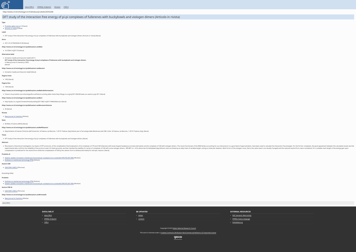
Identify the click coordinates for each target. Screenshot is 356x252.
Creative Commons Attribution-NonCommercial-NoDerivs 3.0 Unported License (188, 233)
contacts (141, 219)
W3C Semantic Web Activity (241, 215)
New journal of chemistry (14, 116)
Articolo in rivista (11, 28)
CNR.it (66, 7)
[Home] (11, 4)
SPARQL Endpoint (44, 7)
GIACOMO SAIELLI (11, 167)
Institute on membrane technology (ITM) (19, 160)
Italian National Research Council (184, 228)
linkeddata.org (237, 222)
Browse (57, 7)
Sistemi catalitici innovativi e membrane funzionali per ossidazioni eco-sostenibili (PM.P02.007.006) (39, 158)
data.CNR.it (29, 7)
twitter (140, 215)
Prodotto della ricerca (12, 26)
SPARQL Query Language (241, 219)
